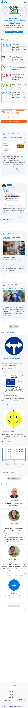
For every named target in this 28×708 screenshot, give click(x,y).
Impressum (10, 694)
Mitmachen (19, 31)
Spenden (11, 691)
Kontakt (11, 693)
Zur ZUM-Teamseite (14, 606)
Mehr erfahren (10, 31)
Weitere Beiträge (14, 326)
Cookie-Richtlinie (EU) (8, 700)
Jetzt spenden (14, 121)
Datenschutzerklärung (8, 696)
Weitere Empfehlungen (14, 478)
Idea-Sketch (19, 706)
